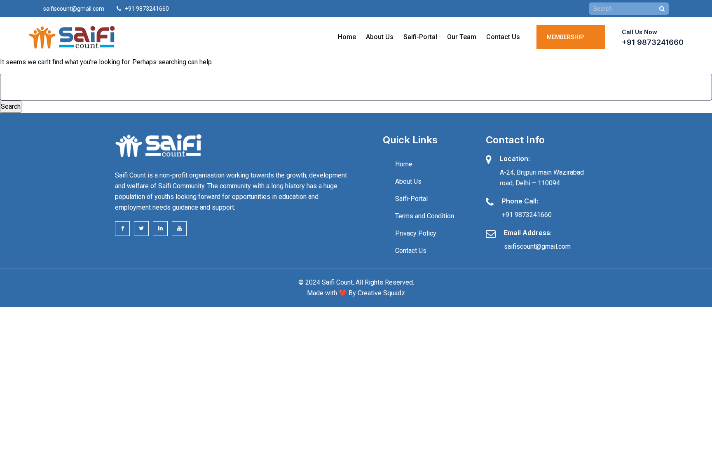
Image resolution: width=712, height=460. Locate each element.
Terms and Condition (424, 216)
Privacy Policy (415, 233)
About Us (379, 37)
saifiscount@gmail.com (73, 8)
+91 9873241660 (653, 42)
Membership (566, 37)
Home (347, 37)
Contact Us (503, 37)
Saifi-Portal (420, 37)
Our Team (461, 37)
